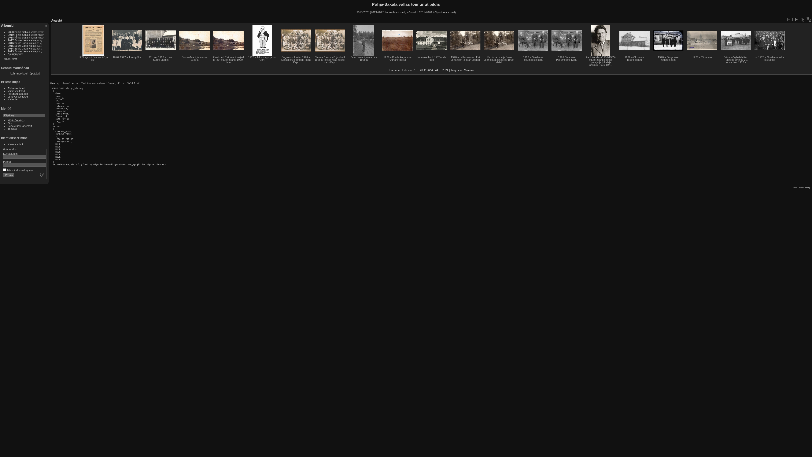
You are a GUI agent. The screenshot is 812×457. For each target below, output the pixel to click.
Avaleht (56, 20)
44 (436, 70)
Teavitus (12, 128)
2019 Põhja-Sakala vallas (22, 34)
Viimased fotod (16, 91)
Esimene (394, 70)
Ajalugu (12, 54)
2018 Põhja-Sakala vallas (22, 37)
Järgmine (456, 70)
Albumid (7, 25)
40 (421, 70)
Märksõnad (14, 120)
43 (432, 70)
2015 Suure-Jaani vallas (22, 45)
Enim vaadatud (16, 88)
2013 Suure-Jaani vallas (22, 51)
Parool (7, 161)
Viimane (469, 70)
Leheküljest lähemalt (20, 126)
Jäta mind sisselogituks (19, 170)
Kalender (13, 99)
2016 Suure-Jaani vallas (22, 43)
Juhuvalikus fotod (18, 96)
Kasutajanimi (15, 144)
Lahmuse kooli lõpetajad (25, 73)
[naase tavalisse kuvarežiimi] (802, 19)
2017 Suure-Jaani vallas (22, 40)
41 (425, 70)
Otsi (10, 123)
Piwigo (808, 187)
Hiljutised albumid (18, 93)
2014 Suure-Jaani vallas (22, 48)
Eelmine (407, 70)
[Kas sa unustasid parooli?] (42, 176)
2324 (445, 70)
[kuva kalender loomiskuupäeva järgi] (809, 19)
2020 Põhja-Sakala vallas (22, 32)
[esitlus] (796, 19)
